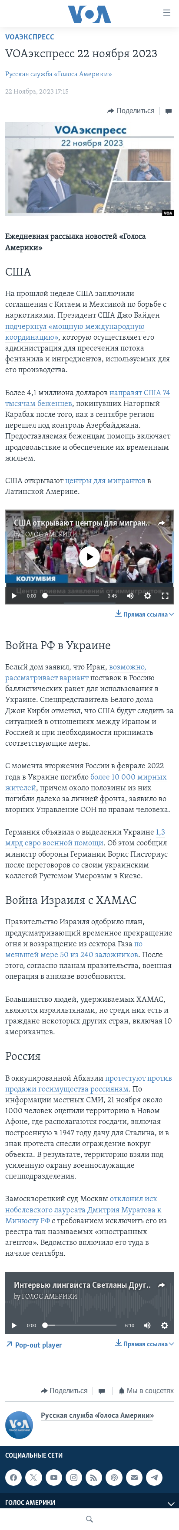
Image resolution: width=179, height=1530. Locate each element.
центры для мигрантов (105, 481)
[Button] (131, 111)
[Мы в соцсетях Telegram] (154, 1477)
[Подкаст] (114, 1477)
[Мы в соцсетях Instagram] (74, 1477)
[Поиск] (89, 1519)
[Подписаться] (134, 1477)
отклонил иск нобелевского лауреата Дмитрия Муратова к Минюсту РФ (83, 1210)
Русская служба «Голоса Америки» (58, 74)
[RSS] (94, 1477)
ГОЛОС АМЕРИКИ (49, 534)
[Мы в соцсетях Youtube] (54, 1477)
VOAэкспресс (29, 38)
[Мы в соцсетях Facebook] (13, 1477)
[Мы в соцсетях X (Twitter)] (33, 1477)
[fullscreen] (165, 595)
